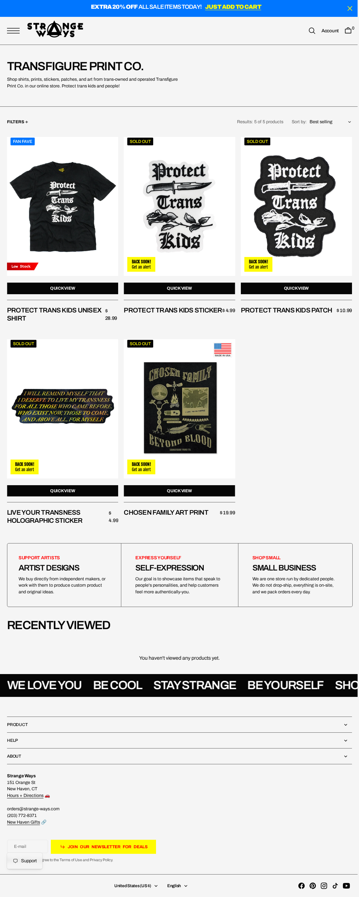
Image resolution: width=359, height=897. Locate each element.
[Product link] (61, 205)
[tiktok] (330, 885)
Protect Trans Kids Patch (283, 307)
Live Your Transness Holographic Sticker (45, 512)
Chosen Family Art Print (164, 508)
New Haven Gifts (23, 822)
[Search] (307, 31)
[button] (15, 31)
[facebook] (296, 885)
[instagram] (318, 885)
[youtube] (341, 885)
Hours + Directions (25, 795)
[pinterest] (307, 885)
